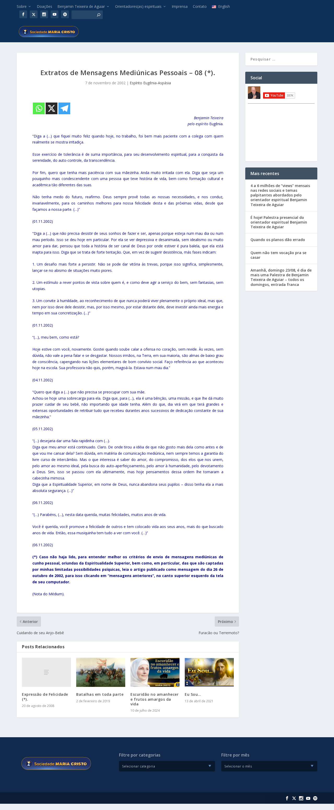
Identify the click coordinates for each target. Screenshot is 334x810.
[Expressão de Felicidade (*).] (46, 672)
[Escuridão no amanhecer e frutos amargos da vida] (155, 672)
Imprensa (180, 6)
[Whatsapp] (39, 108)
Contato (200, 6)
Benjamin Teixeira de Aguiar (81, 6)
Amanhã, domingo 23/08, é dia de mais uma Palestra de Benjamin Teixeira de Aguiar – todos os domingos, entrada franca (281, 277)
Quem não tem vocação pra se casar (278, 255)
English (224, 6)
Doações (44, 6)
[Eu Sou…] (209, 672)
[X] (51, 108)
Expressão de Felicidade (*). (45, 696)
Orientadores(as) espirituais (138, 6)
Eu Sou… (193, 694)
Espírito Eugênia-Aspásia (150, 82)
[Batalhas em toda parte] (100, 672)
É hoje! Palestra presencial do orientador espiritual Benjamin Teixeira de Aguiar (278, 222)
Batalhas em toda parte (99, 694)
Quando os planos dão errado (277, 239)
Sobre (22, 6)
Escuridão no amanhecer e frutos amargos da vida (154, 699)
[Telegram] (64, 108)
